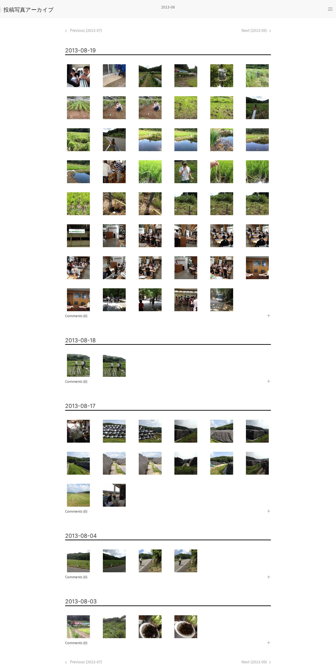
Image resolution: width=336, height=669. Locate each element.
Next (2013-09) (254, 30)
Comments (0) (76, 315)
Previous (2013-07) (85, 30)
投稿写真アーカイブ (28, 9)
